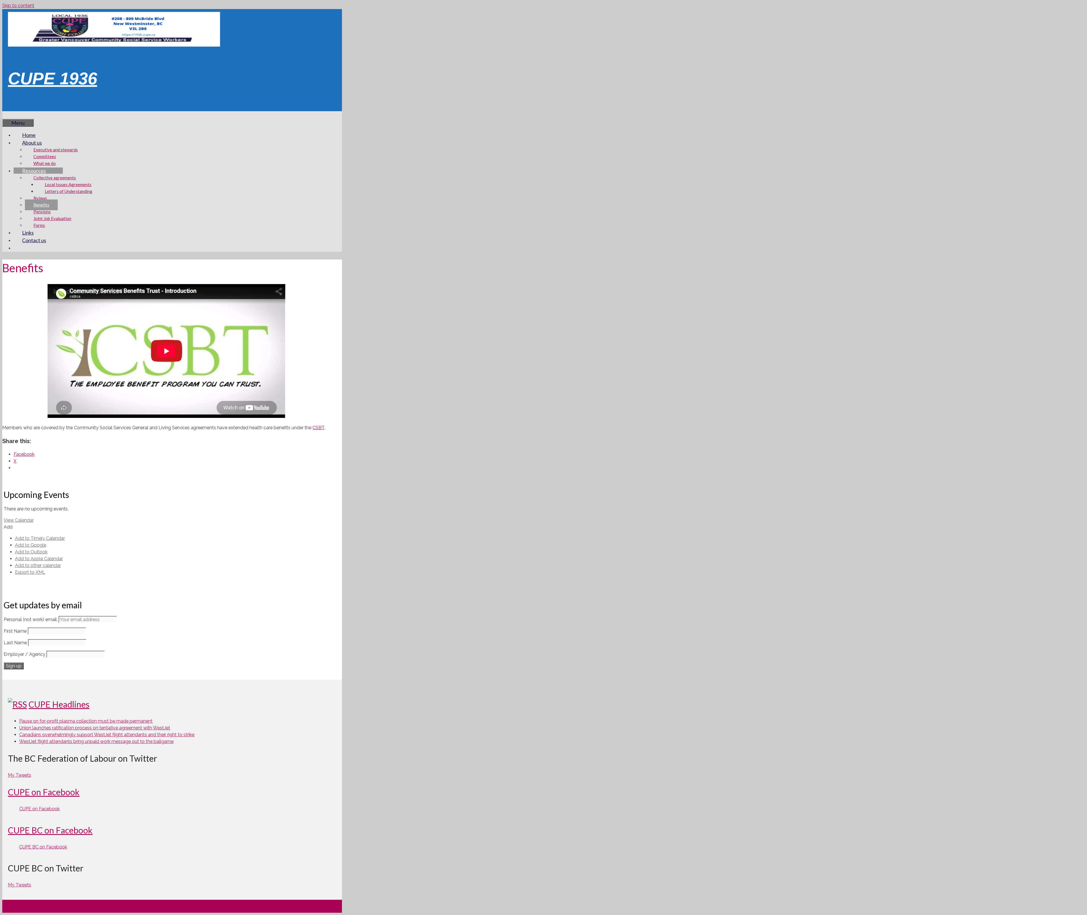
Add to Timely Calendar (40, 538)
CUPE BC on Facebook (50, 830)
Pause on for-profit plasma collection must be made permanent (86, 721)
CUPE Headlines (59, 704)
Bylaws (40, 198)
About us (32, 142)
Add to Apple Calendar (39, 558)
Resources (34, 170)
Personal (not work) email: (31, 619)
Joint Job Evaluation (52, 218)
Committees (44, 156)
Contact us (34, 240)
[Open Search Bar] (10, 115)
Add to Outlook (31, 552)
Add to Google (30, 545)
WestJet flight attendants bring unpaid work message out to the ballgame (96, 741)
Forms (39, 225)
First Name (15, 631)
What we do (44, 163)
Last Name (15, 642)
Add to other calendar (38, 565)
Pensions (42, 211)
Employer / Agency (24, 654)
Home (29, 135)
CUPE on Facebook (44, 792)
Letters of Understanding (68, 191)
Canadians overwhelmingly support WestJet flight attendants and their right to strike (106, 734)
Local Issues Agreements (68, 184)
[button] (8, 527)
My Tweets (19, 775)
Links (28, 232)
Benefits (41, 204)
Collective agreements (54, 177)
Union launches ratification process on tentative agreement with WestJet (94, 728)
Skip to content (18, 5)
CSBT (318, 427)
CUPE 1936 (52, 78)
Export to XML (30, 572)
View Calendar (19, 520)
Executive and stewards (55, 149)
